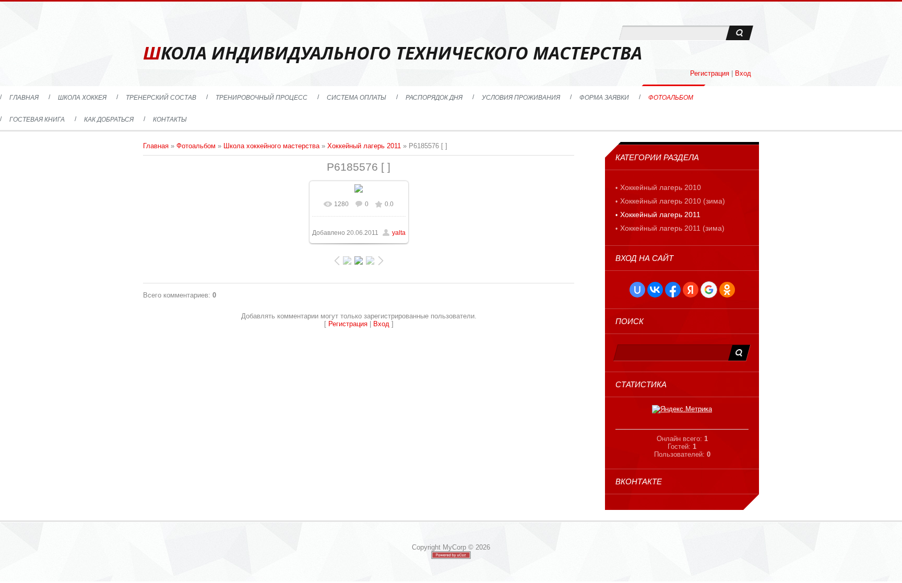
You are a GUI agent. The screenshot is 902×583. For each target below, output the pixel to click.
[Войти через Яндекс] (690, 290)
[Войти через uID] (637, 290)
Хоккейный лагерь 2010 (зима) (672, 201)
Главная (156, 146)
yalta (399, 232)
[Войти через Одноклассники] (727, 290)
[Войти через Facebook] (673, 290)
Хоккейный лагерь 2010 (660, 187)
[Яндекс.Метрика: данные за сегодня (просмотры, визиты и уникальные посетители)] (682, 409)
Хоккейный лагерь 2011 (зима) (672, 228)
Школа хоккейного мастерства (271, 146)
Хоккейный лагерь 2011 (364, 146)
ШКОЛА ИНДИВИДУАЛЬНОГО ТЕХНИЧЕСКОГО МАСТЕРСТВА (392, 53)
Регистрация (709, 73)
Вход (743, 73)
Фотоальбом (196, 146)
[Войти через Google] (709, 289)
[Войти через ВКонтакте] (655, 290)
